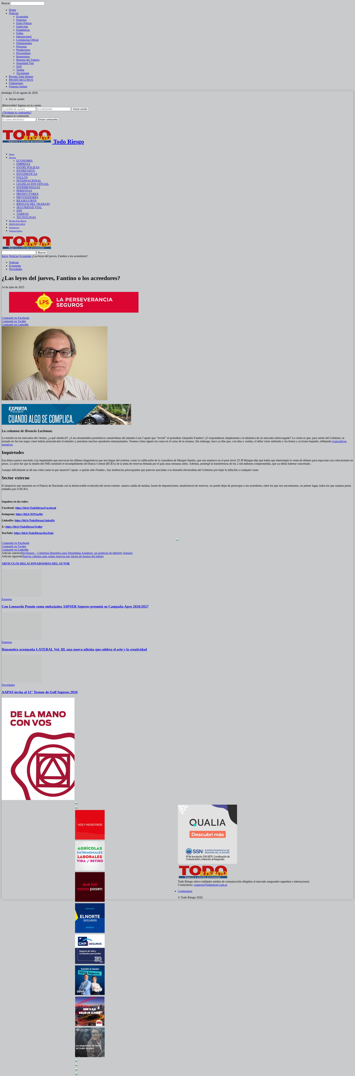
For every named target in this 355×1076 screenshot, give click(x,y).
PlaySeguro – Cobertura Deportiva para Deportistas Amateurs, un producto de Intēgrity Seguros (77, 553)
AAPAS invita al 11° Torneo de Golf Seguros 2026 (40, 692)
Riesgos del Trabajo (27, 59)
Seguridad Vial (25, 63)
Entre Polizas (24, 23)
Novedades (15, 269)
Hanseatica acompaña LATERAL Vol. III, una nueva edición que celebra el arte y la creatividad (74, 649)
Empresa (21, 19)
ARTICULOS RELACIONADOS (23, 563)
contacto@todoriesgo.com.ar (210, 884)
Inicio (5, 256)
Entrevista (22, 26)
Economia (22, 16)
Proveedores (23, 53)
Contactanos (185, 891)
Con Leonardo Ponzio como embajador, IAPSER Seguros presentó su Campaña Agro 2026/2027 (75, 606)
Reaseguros (23, 56)
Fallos (19, 33)
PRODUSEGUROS (21, 79)
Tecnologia (22, 73)
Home (12, 9)
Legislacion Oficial (27, 39)
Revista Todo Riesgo (21, 76)
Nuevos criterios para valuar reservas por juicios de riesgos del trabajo (63, 556)
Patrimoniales (24, 43)
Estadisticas (23, 29)
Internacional (23, 36)
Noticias (13, 13)
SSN (19, 66)
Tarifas (20, 69)
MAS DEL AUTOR (57, 563)
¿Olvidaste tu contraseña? (16, 112)
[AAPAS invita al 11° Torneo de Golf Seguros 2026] (22, 681)
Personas (21, 46)
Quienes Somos (18, 86)
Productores (23, 49)
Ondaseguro (16, 83)
